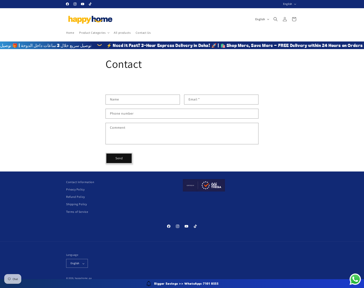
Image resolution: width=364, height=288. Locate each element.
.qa (90, 278)
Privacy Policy (75, 189)
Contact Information (80, 182)
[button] (94, 32)
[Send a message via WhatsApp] (355, 279)
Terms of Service (77, 212)
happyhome (81, 278)
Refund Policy (75, 197)
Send (119, 158)
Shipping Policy (76, 204)
